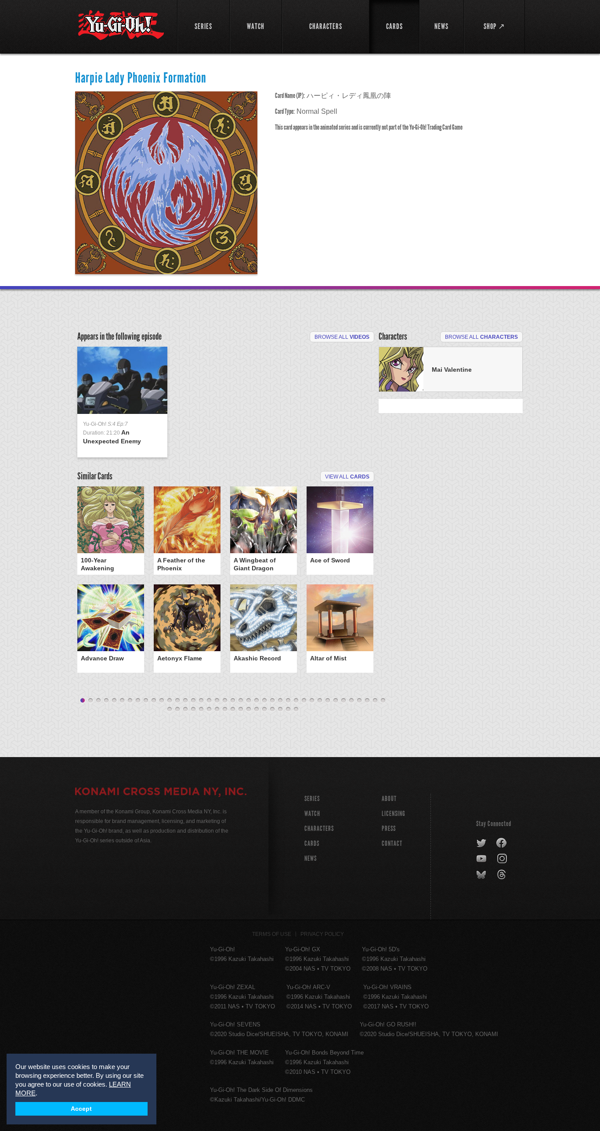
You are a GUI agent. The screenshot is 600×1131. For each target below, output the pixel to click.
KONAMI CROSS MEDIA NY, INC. (160, 792)
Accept (81, 1109)
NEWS (310, 858)
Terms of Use (271, 934)
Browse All (341, 337)
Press (389, 828)
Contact (392, 843)
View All (347, 477)
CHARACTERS (319, 828)
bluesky (482, 875)
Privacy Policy (322, 934)
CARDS (311, 843)
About (389, 798)
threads (502, 875)
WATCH (312, 813)
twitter (481, 843)
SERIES (312, 798)
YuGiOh (121, 25)
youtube (482, 859)
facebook (501, 843)
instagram (502, 859)
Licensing (393, 813)
